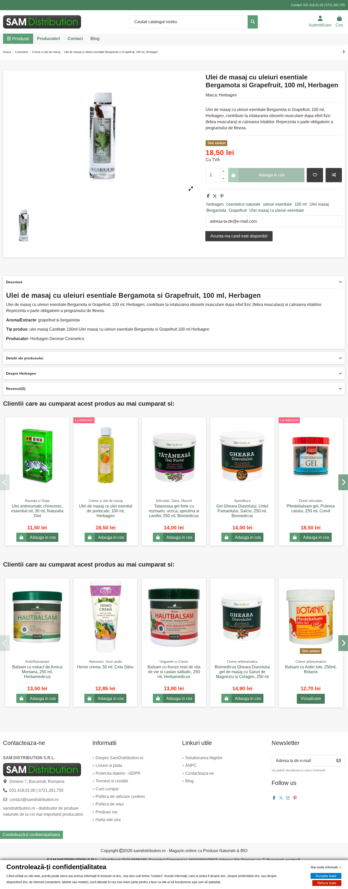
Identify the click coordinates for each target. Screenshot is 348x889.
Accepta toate (326, 876)
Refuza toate (326, 883)
